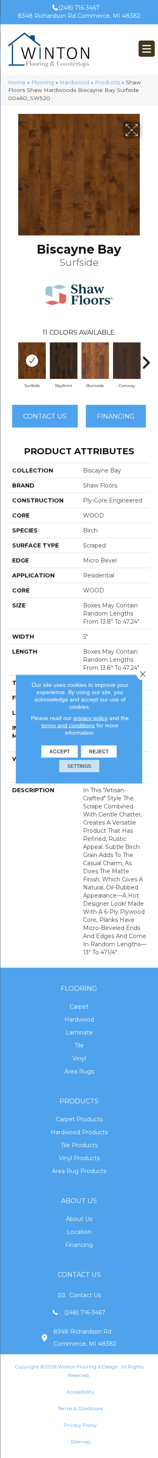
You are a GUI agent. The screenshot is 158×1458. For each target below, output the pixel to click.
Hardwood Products (79, 1132)
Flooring (42, 82)
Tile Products (79, 1145)
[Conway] (127, 360)
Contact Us (44, 416)
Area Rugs (79, 1071)
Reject (99, 752)
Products (107, 82)
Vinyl (79, 1058)
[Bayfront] (63, 360)
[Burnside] (95, 360)
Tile (79, 1045)
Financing (79, 1244)
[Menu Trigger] (147, 49)
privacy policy (90, 718)
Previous (12, 359)
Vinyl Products (79, 1158)
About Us (79, 1219)
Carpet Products (79, 1119)
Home (17, 82)
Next (146, 359)
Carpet (79, 1006)
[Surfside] (32, 360)
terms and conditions (68, 725)
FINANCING (116, 416)
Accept (59, 752)
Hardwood (74, 82)
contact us (85, 1295)
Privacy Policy (80, 1425)
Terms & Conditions (80, 1408)
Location (79, 1232)
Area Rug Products (79, 1171)
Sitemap (80, 1442)
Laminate (79, 1032)
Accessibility (80, 1392)
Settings (79, 766)
